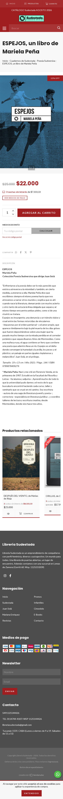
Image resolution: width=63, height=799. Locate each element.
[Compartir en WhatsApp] (16, 252)
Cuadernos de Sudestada (22, 60)
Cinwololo (39, 608)
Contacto (39, 620)
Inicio (5, 60)
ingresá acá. (53, 761)
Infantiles (39, 602)
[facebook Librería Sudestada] (10, 576)
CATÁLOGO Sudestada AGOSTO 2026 (31, 10)
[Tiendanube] (31, 775)
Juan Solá (7, 608)
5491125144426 (10, 713)
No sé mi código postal (12, 237)
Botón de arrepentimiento (31, 767)
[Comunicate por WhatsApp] (57, 774)
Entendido (31, 793)
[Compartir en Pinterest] (31, 252)
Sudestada (7, 602)
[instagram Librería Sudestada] (5, 576)
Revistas (6, 620)
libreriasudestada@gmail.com (17, 724)
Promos (38, 596)
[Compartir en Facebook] (21, 252)
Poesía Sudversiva (46, 60)
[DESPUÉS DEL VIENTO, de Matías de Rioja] (8, 513)
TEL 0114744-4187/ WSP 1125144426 (22, 718)
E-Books (38, 614)
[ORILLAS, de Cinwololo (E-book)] (50, 511)
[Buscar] (59, 28)
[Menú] (4, 28)
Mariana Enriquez (11, 614)
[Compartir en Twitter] (25, 252)
